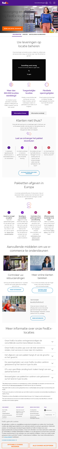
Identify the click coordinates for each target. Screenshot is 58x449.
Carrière (4, 411)
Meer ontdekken (15, 289)
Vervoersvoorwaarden (16, 385)
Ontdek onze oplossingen (42, 290)
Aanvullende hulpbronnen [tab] (37, 34)
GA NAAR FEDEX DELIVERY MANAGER (29, 173)
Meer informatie (37, 318)
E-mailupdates (33, 409)
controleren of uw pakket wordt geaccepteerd (36, 237)
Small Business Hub (34, 411)
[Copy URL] (29, 71)
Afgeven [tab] (25, 34)
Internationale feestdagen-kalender (34, 417)
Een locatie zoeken (12, 28)
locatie (50, 225)
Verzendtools (19, 416)
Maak (19, 219)
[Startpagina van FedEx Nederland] (7, 3)
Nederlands (48, 414)
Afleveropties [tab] (17, 34)
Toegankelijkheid (6, 413)
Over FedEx (4, 409)
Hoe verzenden (19, 414)
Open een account (20, 409)
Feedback (4, 417)
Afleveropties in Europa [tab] (20, 113)
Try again (29, 74)
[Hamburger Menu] (54, 2)
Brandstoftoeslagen (34, 413)
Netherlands (49, 410)
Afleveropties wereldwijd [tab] (37, 113)
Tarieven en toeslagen (35, 415)
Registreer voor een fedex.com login (20, 412)
